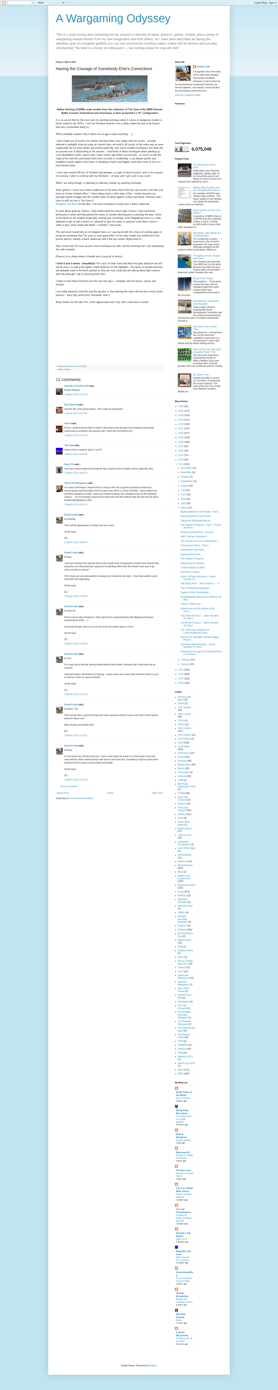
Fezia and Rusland (183, 809)
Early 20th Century (183, 798)
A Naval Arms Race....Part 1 (195, 545)
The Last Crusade (182, 1006)
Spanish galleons (183, 1140)
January (185, 664)
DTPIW (181, 793)
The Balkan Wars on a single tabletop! (184, 1119)
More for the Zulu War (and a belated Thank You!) (207, 350)
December (186, 468)
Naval (67, 369)
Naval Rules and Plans (192, 549)
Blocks (181, 768)
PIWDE (181, 912)
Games (181, 814)
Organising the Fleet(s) (192, 563)
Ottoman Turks (185, 906)
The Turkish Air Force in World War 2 (199, 541)
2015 (181, 455)
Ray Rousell (70, 404)
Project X (182, 925)
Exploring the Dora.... (191, 554)
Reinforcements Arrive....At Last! (197, 532)
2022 (181, 424)
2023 (181, 419)
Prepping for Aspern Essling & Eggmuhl (184, 1218)
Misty (180, 872)
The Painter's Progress (192, 558)
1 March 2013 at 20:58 (75, 394)
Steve (67, 423)
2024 (181, 415)
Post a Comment (69, 786)
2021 (181, 428)
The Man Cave (183, 1170)
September (187, 481)
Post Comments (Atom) (81, 798)
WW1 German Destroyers (194, 536)
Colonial (182, 776)
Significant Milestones (183, 976)
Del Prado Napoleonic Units (187, 785)
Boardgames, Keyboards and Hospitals (206, 302)
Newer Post (63, 793)
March (184, 507)
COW (180, 780)
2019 (181, 437)
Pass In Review (183, 1098)
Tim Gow (69, 445)
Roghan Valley (185, 950)
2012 (181, 669)
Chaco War (183, 772)
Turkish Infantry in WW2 (193, 567)
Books (179, 1320)
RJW (180, 946)
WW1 (180, 1070)
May (183, 499)
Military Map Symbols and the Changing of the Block (206, 189)
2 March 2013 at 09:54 (75, 542)
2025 (181, 411)
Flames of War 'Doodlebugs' (195, 592)
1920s (181, 720)
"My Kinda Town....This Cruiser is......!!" (200, 583)
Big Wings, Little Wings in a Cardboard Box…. (207, 234)
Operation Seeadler (183, 900)
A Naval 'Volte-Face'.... (192, 604)
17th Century (184, 707)
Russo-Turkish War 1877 (185, 962)
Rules (181, 957)
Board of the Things (203, 278)
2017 (181, 446)
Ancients (182, 761)
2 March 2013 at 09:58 (75, 643)
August (185, 485)
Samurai (182, 967)
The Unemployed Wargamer (195, 588)
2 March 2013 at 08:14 (75, 473)
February (186, 659)
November (186, 472)
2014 (181, 459)
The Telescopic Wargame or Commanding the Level (195, 631)
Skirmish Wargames (183, 983)
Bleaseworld (182, 1152)
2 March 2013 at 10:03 (75, 779)
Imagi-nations (185, 828)
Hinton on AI (181, 1239)
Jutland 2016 (184, 835)
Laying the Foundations (184, 843)
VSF (180, 1052)
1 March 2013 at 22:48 (75, 454)
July (183, 490)
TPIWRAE (183, 1045)
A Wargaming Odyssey (113, 18)
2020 (181, 433)
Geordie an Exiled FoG (76, 386)
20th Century (184, 735)
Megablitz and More (66, 204)
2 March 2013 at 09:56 (75, 596)
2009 (181, 683)
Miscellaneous (185, 865)
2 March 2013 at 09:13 (75, 504)
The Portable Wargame (184, 1022)
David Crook (71, 514)
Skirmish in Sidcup (190, 572)
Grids (180, 818)
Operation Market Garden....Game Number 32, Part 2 (198, 645)
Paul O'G (69, 464)
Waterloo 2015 (185, 1056)
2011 (181, 674)
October (185, 477)
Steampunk (183, 1001)
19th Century (184, 728)
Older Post (157, 793)
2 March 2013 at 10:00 (75, 694)
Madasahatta (184, 854)
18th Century (184, 714)
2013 (181, 464)
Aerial (181, 757)
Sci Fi (180, 971)
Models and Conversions (184, 877)
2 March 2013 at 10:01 (75, 735)
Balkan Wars (184, 764)
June (184, 494)
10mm (181, 703)
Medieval (182, 861)
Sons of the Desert (183, 989)
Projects (182, 929)
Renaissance (184, 940)
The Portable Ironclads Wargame (184, 1015)
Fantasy (182, 803)
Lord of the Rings (186, 848)
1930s (181, 724)
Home (110, 793)
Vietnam (182, 1048)
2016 (181, 450)
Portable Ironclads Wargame (183, 919)
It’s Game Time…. (202, 374)
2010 (181, 678)
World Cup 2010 (186, 1063)
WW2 (180, 1073)
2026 (181, 406)
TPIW (180, 1041)
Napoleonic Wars (187, 885)
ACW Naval (184, 746)
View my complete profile (188, 95)
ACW (180, 742)
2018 (181, 442)
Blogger (153, 1365)
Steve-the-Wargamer (75, 483)
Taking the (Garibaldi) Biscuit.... (196, 520)
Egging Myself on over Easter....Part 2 (200, 511)
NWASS (182, 895)
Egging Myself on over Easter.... (197, 516)
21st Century (184, 738)
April (183, 503)
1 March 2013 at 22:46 (75, 413)
